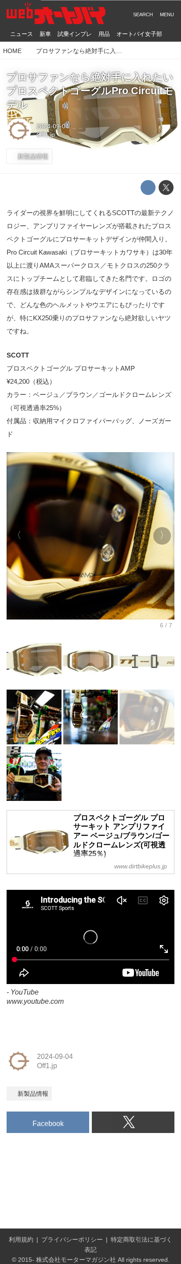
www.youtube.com (35, 1001)
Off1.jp (45, 134)
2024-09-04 (52, 126)
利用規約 (21, 1239)
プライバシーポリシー (72, 1239)
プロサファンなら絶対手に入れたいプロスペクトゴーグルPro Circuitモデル (90, 91)
